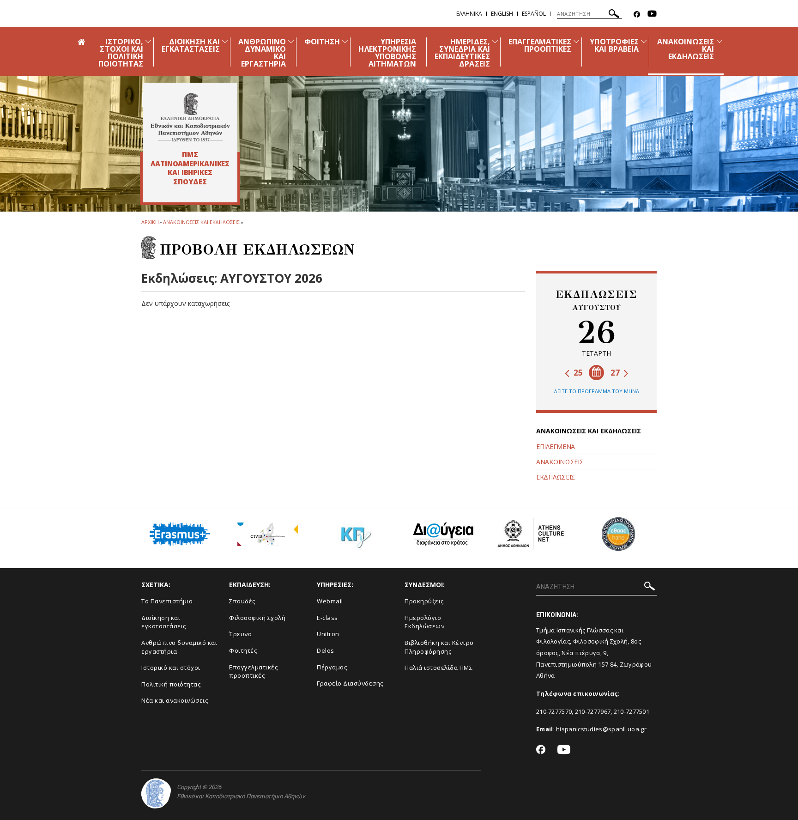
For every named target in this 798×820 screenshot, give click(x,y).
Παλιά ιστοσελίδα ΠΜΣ (438, 667)
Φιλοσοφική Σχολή (257, 617)
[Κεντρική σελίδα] (190, 117)
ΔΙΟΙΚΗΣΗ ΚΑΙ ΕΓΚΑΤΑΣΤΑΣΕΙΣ (191, 45)
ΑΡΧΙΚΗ (149, 222)
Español (534, 14)
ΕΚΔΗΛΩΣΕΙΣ (555, 477)
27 (616, 372)
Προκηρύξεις (424, 601)
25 (577, 372)
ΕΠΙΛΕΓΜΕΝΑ (555, 446)
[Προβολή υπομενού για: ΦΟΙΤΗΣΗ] (345, 41)
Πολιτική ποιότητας (170, 684)
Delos (325, 650)
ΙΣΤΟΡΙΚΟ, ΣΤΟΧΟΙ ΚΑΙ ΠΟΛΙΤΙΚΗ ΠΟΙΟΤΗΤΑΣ (120, 52)
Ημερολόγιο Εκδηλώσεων (424, 622)
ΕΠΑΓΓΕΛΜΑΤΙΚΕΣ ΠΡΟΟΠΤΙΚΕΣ (540, 45)
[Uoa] (156, 793)
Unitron (328, 634)
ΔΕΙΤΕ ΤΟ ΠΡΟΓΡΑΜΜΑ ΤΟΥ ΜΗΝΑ (596, 391)
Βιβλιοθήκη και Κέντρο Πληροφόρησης (439, 647)
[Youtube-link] (652, 14)
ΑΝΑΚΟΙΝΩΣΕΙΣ (559, 461)
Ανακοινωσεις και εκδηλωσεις (201, 222)
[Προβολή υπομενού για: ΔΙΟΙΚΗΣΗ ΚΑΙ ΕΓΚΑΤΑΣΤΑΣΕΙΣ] (225, 41)
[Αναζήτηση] (614, 15)
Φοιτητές (243, 650)
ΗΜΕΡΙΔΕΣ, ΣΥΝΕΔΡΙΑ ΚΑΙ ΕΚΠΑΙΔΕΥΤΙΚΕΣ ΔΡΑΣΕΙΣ (462, 52)
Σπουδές (242, 601)
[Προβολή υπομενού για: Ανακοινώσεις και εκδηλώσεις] (719, 41)
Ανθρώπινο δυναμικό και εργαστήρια (179, 647)
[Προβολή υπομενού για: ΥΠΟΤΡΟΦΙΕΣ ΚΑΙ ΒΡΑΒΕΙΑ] (644, 41)
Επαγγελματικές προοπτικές (253, 671)
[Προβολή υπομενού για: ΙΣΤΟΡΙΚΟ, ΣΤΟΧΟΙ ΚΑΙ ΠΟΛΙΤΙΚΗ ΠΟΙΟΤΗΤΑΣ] (148, 41)
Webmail (330, 601)
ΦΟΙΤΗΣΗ (322, 41)
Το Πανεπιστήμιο (167, 601)
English (502, 14)
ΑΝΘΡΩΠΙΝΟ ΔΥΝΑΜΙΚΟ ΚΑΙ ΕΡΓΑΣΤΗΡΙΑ (262, 52)
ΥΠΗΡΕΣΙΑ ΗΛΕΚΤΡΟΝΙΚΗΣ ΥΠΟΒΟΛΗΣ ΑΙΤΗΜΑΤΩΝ (387, 52)
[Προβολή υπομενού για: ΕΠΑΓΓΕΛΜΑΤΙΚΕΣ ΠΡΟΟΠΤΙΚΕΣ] (576, 41)
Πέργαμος (332, 667)
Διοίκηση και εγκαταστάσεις (163, 622)
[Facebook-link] (637, 14)
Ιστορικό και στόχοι (170, 667)
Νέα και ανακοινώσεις (174, 700)
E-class (327, 617)
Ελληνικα (469, 14)
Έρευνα (240, 634)
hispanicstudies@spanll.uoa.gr (601, 729)
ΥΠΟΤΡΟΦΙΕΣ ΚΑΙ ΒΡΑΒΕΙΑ (614, 45)
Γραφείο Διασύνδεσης (350, 683)
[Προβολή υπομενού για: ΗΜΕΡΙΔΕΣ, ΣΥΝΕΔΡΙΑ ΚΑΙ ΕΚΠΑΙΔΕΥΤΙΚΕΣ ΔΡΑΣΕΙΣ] (495, 41)
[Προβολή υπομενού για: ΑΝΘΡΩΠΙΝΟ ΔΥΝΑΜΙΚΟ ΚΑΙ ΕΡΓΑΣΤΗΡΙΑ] (291, 41)
